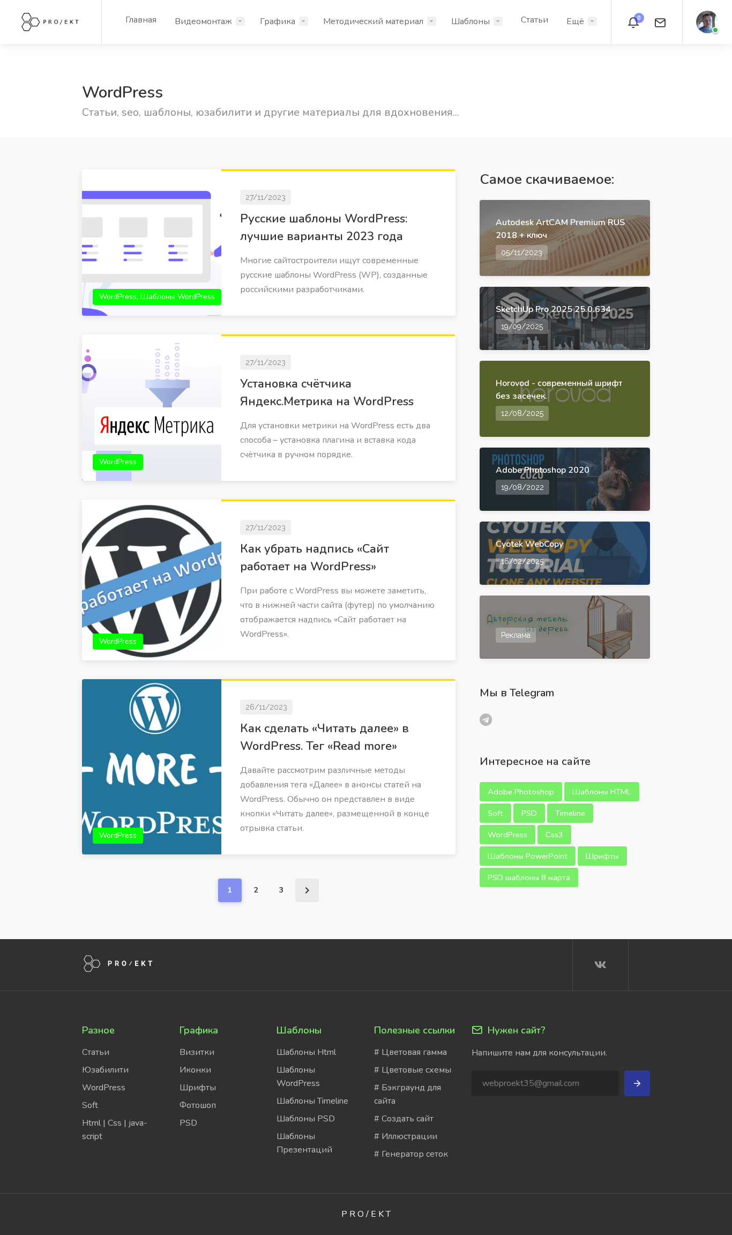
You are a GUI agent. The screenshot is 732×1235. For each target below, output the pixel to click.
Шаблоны (470, 21)
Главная (140, 20)
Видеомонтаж (203, 21)
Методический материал (373, 21)
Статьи (534, 20)
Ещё (575, 21)
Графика (277, 21)
